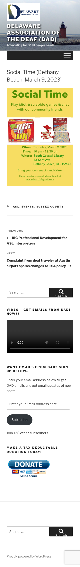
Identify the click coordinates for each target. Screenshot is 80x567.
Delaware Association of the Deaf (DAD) (33, 33)
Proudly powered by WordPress (29, 556)
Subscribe (20, 420)
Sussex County (50, 206)
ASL (16, 206)
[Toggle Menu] (67, 55)
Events (28, 206)
